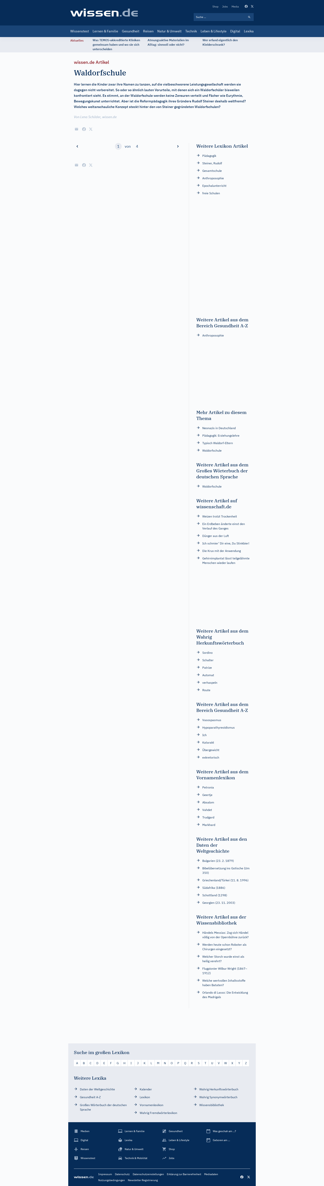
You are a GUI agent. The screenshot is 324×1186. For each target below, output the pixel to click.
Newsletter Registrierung (143, 1180)
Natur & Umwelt (169, 31)
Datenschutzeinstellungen (148, 1174)
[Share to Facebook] (84, 129)
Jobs (225, 6)
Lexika (249, 31)
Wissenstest (79, 31)
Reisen (148, 31)
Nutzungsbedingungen (111, 1180)
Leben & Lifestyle (213, 31)
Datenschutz (122, 1174)
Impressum (105, 1174)
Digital (235, 31)
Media (235, 6)
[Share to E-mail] (76, 129)
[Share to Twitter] (91, 129)
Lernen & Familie (105, 31)
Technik (191, 31)
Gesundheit (130, 31)
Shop (215, 6)
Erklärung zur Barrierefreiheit (184, 1174)
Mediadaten (211, 1174)
